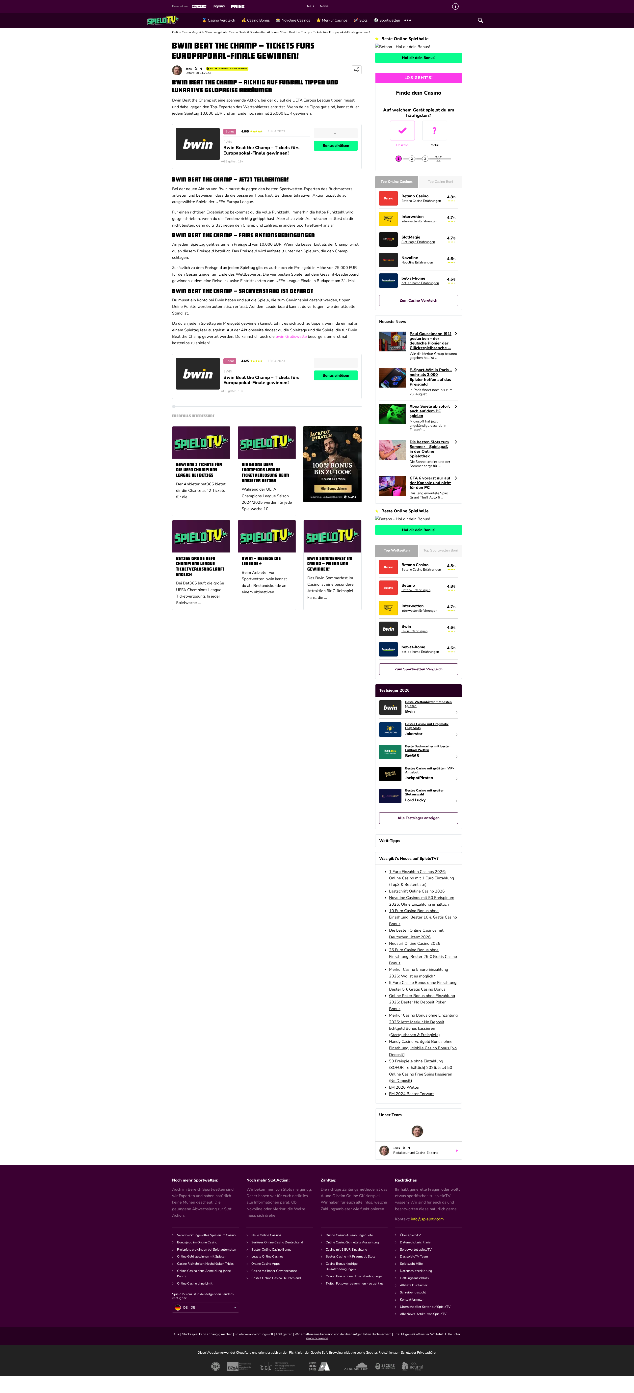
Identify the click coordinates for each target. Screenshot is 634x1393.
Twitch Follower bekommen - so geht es (354, 1283)
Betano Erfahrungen (415, 590)
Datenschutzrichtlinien (416, 1242)
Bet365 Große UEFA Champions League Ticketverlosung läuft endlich (200, 566)
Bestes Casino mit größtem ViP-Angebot (429, 770)
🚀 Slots (361, 20)
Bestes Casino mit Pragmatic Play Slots (427, 726)
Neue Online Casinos (266, 1235)
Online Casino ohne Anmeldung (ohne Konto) (204, 1273)
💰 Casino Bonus (255, 20)
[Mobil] (434, 130)
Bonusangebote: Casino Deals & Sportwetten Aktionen (242, 32)
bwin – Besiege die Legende (261, 561)
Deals (310, 6)
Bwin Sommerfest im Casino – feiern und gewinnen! (329, 564)
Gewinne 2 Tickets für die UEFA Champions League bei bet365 (199, 470)
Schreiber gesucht (413, 1292)
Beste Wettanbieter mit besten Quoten (428, 704)
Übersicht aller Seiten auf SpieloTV (425, 1307)
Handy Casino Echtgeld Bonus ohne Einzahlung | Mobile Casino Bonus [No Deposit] (423, 1048)
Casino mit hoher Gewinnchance (274, 1271)
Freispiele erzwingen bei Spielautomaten (206, 1249)
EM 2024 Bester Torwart (411, 1094)
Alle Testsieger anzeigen (418, 817)
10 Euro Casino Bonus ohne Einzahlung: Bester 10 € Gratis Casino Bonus (423, 917)
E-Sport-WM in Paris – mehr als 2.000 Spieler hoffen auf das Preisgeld (431, 377)
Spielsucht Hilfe (411, 1264)
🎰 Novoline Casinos (293, 20)
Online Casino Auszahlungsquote (349, 1235)
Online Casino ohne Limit (194, 1283)
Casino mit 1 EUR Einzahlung (346, 1249)
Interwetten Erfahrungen (419, 221)
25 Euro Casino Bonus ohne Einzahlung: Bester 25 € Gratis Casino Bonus (423, 956)
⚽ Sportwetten (387, 20)
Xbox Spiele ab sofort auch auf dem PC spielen (430, 411)
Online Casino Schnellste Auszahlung (352, 1242)
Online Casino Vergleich (188, 32)
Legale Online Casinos (267, 1256)
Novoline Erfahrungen (417, 262)
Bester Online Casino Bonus (271, 1249)
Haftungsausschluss (414, 1278)
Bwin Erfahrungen (414, 631)
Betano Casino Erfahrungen (421, 201)
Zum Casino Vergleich (418, 300)
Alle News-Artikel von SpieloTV (423, 1314)
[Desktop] (402, 130)
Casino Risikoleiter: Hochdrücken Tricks (205, 1264)
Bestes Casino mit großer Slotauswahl (424, 792)
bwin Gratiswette (291, 336)
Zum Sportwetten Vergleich (419, 669)
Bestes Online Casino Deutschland (276, 1278)
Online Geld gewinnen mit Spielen (201, 1256)
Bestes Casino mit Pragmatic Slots (350, 1256)
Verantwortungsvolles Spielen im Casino (206, 1235)
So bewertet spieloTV (416, 1249)
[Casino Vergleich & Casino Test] (172, 20)
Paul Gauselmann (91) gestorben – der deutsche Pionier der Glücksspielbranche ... (430, 341)
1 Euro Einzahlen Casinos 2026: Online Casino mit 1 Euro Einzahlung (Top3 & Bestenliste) (421, 878)
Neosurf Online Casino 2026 (414, 943)
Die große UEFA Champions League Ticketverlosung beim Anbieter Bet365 (265, 473)
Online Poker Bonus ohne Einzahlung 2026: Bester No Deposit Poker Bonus (422, 1002)
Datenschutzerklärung (416, 1271)
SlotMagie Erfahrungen (418, 242)
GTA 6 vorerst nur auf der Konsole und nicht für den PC (430, 483)
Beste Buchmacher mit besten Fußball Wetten (427, 748)
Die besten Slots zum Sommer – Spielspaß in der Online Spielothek (429, 449)
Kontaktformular (412, 1299)
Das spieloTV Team (414, 1256)
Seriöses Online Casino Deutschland (277, 1242)
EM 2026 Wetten (405, 1087)
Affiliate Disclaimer (413, 1285)
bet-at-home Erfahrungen (420, 283)
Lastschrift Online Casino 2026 (417, 891)
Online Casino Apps (265, 1264)
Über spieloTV (410, 1235)
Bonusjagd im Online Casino (197, 1242)
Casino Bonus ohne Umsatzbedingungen (354, 1276)
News (324, 6)
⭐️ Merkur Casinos (331, 20)
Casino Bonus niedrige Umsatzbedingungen (342, 1266)
